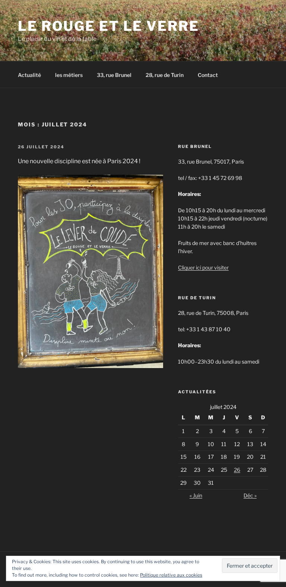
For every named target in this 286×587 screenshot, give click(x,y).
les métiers (69, 75)
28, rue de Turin (165, 75)
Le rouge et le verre (108, 26)
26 (237, 470)
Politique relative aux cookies (171, 575)
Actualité (29, 75)
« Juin (196, 495)
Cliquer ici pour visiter (203, 267)
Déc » (250, 495)
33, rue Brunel (114, 75)
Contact (208, 75)
